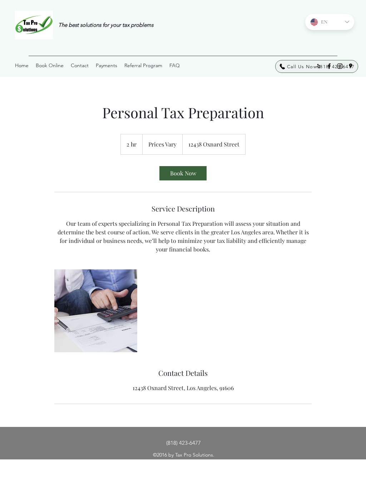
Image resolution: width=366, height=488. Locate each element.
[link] (183, 173)
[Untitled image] (95, 310)
